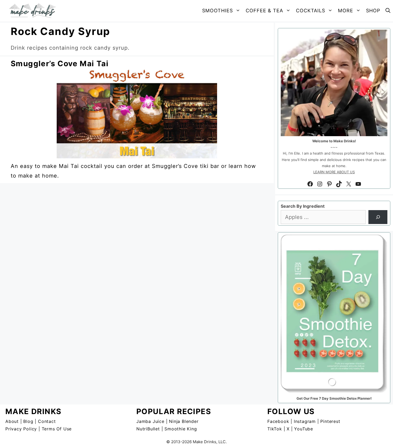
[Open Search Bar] (388, 10)
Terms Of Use (57, 428)
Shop (373, 10)
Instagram (305, 421)
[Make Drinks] (34, 10)
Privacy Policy (21, 428)
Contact (47, 421)
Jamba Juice (150, 421)
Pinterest (330, 421)
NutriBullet (148, 428)
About (12, 421)
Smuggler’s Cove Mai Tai (60, 63)
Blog (28, 421)
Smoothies (217, 10)
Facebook (278, 421)
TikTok (274, 428)
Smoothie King (180, 428)
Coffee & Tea (264, 10)
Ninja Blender (183, 421)
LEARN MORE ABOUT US (334, 172)
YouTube (303, 428)
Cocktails (310, 10)
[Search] (377, 217)
